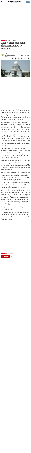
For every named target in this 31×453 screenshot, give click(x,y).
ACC (5, 202)
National (7, 40)
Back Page (13, 40)
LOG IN (28, 1)
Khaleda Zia (25, 117)
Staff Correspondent (12, 53)
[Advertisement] (15, 23)
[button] (2, 2)
